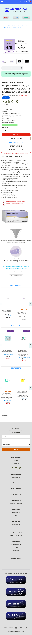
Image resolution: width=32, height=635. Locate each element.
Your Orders (16, 480)
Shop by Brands (16, 524)
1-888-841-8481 (7, 1)
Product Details (16, 143)
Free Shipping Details (16, 494)
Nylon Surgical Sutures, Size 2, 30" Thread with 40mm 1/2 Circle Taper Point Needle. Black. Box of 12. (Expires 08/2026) (22, 352)
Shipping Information (16, 544)
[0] (28, 2)
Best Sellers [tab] (16, 368)
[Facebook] (3, 101)
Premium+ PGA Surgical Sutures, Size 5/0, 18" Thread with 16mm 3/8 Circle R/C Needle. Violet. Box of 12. (22, 313)
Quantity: (5, 127)
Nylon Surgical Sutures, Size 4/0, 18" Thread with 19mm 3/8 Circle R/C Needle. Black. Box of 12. (6, 396)
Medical (16, 17)
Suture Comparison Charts (16, 532)
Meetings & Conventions (16, 503)
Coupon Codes (16, 491)
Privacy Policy (16, 550)
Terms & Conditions (16, 553)
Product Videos (16, 512)
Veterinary (26, 17)
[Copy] (17, 101)
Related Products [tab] (16, 286)
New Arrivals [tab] (16, 326)
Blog (16, 515)
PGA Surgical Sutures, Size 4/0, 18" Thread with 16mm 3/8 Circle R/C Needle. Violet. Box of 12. (6, 311)
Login (20, 1)
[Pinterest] (14, 101)
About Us (16, 460)
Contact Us (16, 463)
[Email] (6, 101)
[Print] (9, 101)
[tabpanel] (8, 304)
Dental (6, 17)
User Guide (16, 562)
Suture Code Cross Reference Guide (15, 201)
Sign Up (25, 1)
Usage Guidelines (16, 149)
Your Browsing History (16, 482)
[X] (11, 101)
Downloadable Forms (16, 530)
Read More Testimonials (16, 275)
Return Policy (16, 547)
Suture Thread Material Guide (14, 205)
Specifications (16, 146)
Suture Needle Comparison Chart (14, 203)
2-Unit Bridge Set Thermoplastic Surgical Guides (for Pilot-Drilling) (6, 350)
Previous (1, 304)
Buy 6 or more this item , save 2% (9, 125)
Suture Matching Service (16, 535)
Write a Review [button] (23, 95)
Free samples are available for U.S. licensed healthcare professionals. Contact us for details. (16, 74)
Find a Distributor (16, 527)
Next (30, 304)
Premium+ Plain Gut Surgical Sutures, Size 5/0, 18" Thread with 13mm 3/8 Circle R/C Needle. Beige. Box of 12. (22, 394)
